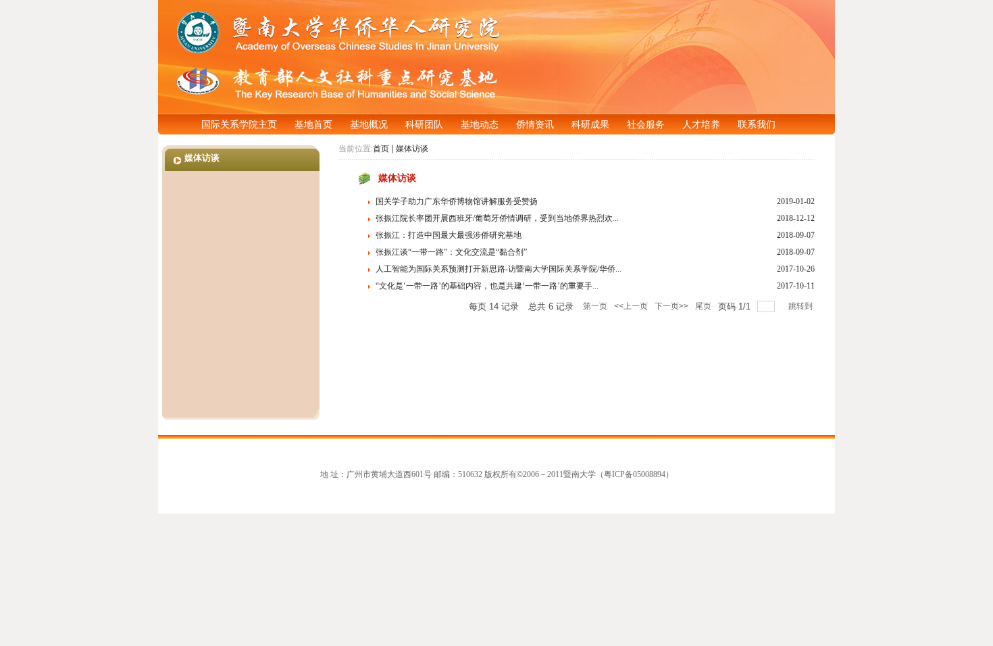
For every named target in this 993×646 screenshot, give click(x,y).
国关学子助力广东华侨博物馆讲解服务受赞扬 (457, 201)
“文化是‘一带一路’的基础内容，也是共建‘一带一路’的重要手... (487, 286)
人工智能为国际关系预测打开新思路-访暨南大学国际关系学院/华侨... (498, 269)
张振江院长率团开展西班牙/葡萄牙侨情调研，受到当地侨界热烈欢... (497, 218)
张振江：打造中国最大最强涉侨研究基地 (448, 235)
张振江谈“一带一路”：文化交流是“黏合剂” (451, 252)
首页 (381, 148)
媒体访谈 (412, 148)
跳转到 (801, 306)
